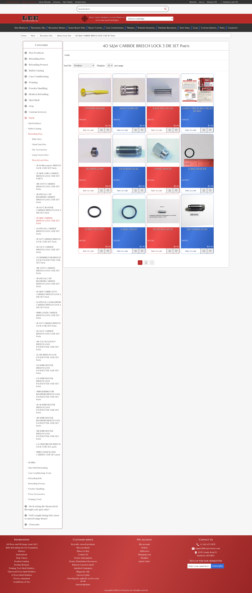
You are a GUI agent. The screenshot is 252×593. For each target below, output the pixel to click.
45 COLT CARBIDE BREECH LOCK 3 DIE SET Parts (48, 249)
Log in (201, 2)
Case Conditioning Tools (39, 473)
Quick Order (144, 561)
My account (144, 544)
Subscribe (217, 566)
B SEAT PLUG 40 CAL (163, 108)
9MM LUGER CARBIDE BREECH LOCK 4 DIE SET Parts (48, 315)
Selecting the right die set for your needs (83, 579)
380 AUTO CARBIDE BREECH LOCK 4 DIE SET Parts (48, 270)
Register (193, 2)
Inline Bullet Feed (77, 27)
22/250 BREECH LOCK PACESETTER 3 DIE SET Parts (47, 357)
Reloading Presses (57, 27)
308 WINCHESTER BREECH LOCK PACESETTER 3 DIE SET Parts (47, 435)
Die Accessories (39, 149)
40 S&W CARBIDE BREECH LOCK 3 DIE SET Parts (48, 221)
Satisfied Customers (83, 568)
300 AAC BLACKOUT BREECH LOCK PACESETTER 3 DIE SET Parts (47, 345)
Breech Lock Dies (40, 160)
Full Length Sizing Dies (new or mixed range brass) (41, 517)
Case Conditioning (115, 27)
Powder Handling (146, 27)
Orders (144, 547)
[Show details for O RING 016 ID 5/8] (197, 150)
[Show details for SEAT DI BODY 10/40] (197, 211)
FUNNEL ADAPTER (163, 168)
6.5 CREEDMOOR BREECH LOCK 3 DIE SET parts (48, 445)
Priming (131, 27)
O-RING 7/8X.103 (129, 229)
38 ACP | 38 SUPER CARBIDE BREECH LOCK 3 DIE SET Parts (48, 210)
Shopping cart (144, 554)
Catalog (56, 2)
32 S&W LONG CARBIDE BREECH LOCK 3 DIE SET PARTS (48, 176)
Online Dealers (13, 2)
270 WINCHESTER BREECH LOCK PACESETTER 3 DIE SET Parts (47, 382)
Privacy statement (22, 578)
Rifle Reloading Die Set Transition (22, 547)
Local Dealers (44, 2)
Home (24, 35)
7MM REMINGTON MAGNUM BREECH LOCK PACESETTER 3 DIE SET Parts (48, 395)
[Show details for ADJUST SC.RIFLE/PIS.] (129, 90)
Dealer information (83, 558)
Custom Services (208, 27)
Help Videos (67, 2)
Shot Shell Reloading (38, 467)
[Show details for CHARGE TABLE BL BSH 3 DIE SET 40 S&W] (197, 90)
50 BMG (31, 462)
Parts (222, 27)
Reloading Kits (35, 478)
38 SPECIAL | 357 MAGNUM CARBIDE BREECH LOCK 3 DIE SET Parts (48, 198)
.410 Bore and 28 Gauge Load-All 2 (22, 544)
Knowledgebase (83, 584)
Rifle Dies (36, 139)
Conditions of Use (21, 582)
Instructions (80, 2)
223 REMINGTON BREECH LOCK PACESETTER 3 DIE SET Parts (48, 260)
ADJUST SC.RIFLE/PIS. (129, 108)
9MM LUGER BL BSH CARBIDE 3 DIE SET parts (48, 453)
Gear (195, 27)
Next (152, 262)
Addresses (144, 551)
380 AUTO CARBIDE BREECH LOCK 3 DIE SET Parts (48, 186)
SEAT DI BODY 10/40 (197, 229)
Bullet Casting (95, 27)
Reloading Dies (38, 27)
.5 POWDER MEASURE (95, 108)
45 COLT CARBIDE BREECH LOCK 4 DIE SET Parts (48, 334)
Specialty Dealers (29, 2)
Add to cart (88, 130)
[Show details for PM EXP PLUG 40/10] (163, 211)
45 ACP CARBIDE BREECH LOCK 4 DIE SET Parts (48, 324)
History (21, 551)
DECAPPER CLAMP (95, 168)
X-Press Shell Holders (21, 575)
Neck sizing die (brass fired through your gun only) (41, 508)
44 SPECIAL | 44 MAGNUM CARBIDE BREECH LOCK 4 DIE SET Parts (48, 305)
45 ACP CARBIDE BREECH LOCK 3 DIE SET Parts (48, 240)
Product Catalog (21, 561)
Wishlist (144, 558)
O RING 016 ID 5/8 (197, 168)
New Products (21, 27)
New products (83, 547)
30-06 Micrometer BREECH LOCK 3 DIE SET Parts (48, 166)
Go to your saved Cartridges (107, 20)
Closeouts (233, 27)
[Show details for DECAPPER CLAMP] (95, 150)
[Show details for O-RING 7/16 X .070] (95, 211)
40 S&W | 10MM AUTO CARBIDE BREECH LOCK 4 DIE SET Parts (48, 294)
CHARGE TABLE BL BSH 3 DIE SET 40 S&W (197, 109)
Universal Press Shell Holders (22, 571)
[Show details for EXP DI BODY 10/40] (129, 150)
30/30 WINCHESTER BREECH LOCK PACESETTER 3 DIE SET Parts (47, 408)
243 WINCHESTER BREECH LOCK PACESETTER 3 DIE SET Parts (47, 369)
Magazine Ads (83, 571)
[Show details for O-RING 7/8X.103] (129, 211)
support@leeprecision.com (206, 548)
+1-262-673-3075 (205, 544)
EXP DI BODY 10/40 (129, 168)
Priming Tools (34, 499)
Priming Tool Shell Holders (21, 568)
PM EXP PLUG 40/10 (163, 229)
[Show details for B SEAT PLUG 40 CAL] (163, 90)
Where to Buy (83, 551)
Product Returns (21, 564)
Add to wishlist (108, 130)
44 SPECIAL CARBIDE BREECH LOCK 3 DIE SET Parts (48, 231)
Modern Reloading (167, 27)
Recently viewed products (83, 544)
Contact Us (83, 554)
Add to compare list (101, 130)
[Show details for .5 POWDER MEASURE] (95, 90)
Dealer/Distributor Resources (83, 561)
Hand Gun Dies (39, 144)
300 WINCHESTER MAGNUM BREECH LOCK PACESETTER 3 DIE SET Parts (48, 421)
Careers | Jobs (83, 575)
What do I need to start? (83, 564)
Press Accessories (36, 494)
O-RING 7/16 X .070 (95, 229)
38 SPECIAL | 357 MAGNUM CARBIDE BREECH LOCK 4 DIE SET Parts (48, 282)
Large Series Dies (40, 155)
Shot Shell (185, 27)
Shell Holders (34, 123)
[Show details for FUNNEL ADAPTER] (163, 150)
